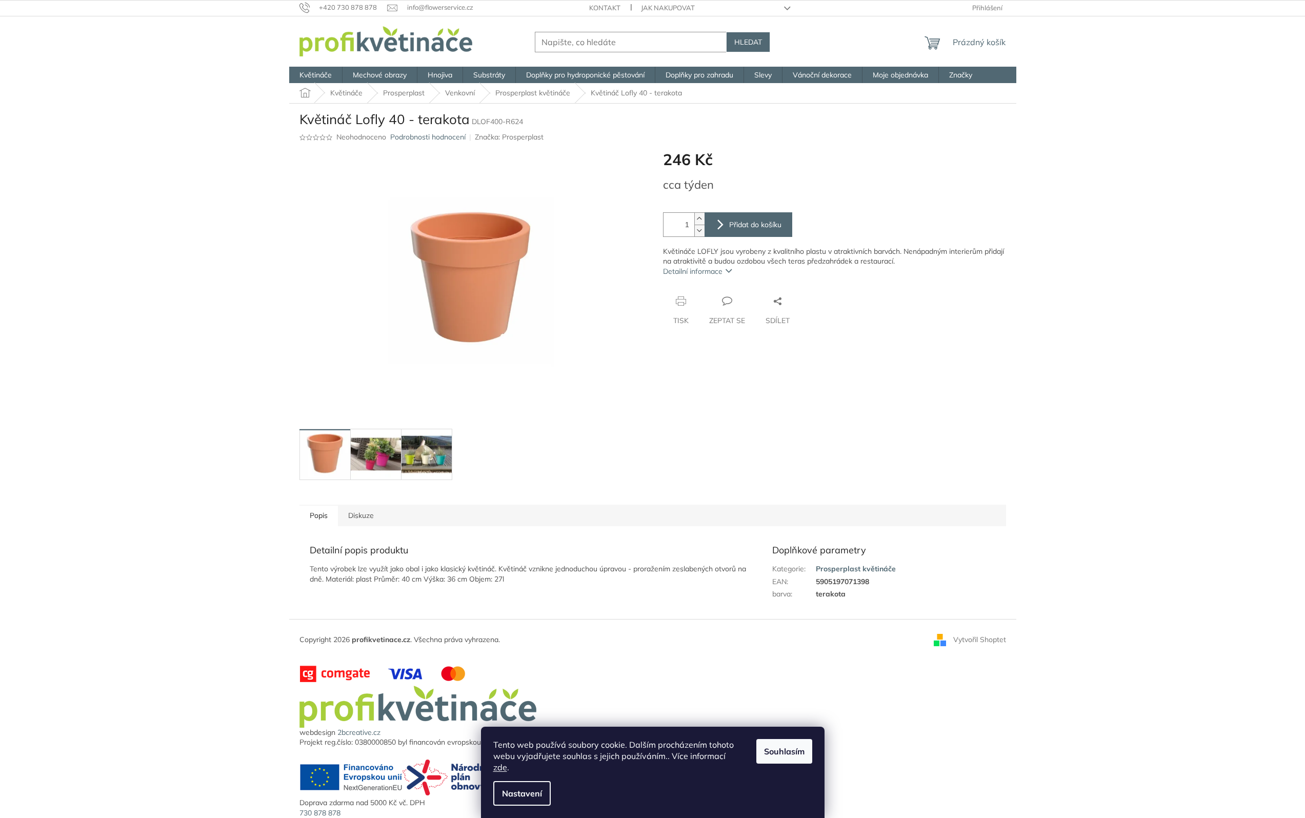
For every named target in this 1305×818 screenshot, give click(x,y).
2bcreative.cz (358, 732)
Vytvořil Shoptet (979, 639)
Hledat (748, 42)
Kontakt (604, 8)
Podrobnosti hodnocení (428, 137)
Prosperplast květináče (856, 568)
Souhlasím (784, 751)
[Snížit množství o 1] (699, 230)
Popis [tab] (319, 515)
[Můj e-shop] (417, 705)
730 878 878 (319, 812)
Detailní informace (692, 271)
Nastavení (522, 793)
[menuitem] (315, 75)
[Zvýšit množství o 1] (699, 219)
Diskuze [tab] (361, 515)
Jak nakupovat (668, 8)
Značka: (509, 137)
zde (500, 767)
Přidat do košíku (755, 224)
